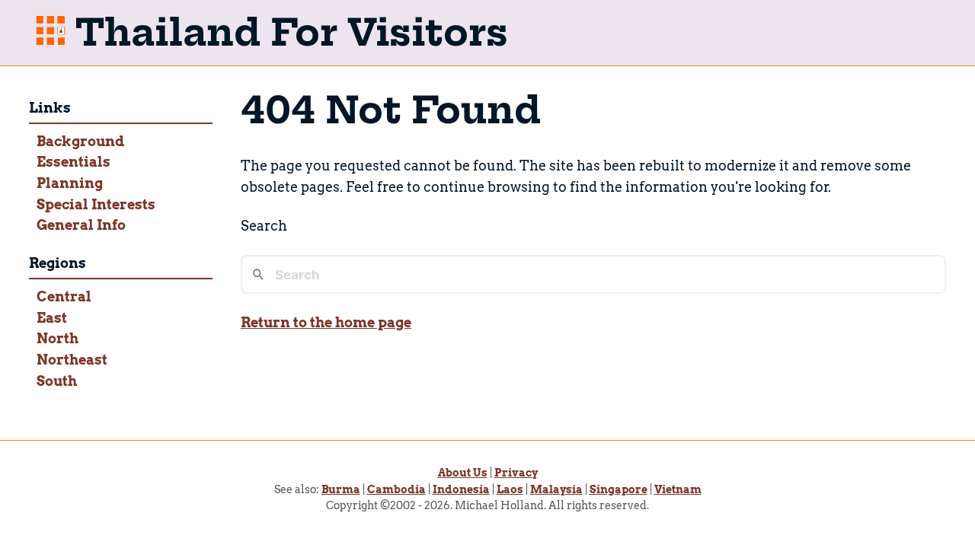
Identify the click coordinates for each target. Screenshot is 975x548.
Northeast (72, 359)
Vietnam (678, 489)
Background (80, 141)
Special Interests (96, 204)
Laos (510, 489)
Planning (70, 183)
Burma (340, 489)
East (52, 318)
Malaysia (556, 489)
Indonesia (461, 489)
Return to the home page (326, 322)
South (57, 381)
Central (64, 296)
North (57, 338)
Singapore (618, 489)
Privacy (516, 473)
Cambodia (396, 489)
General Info (81, 225)
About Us (463, 473)
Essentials (73, 161)
